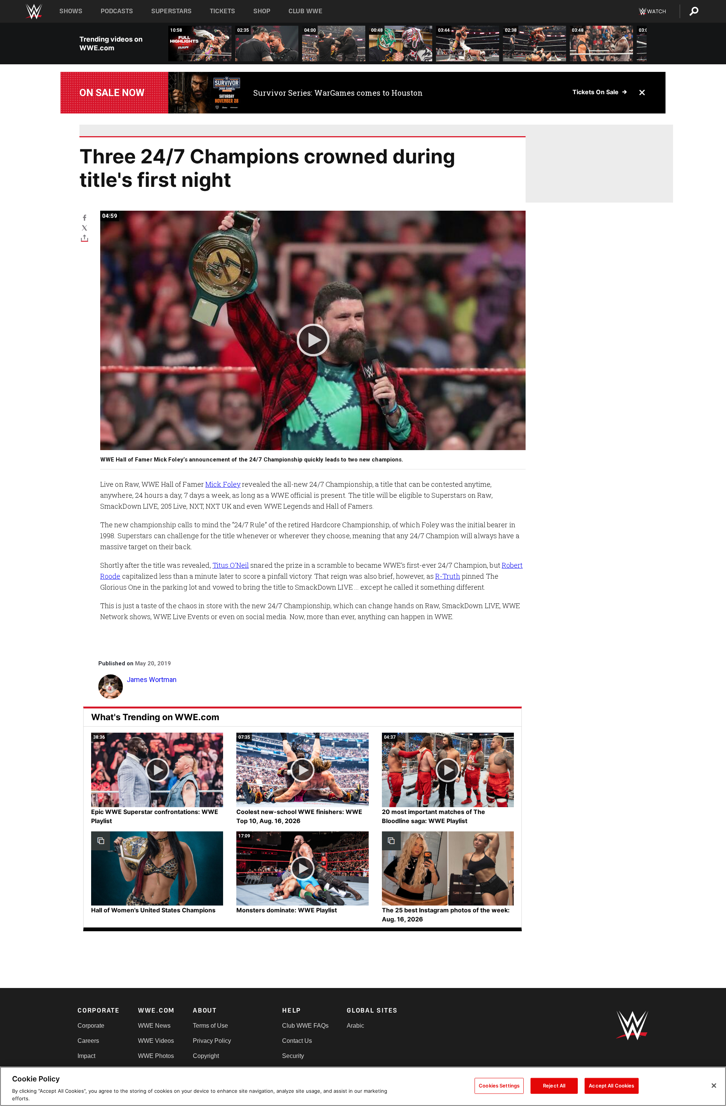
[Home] (33, 11)
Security (293, 1056)
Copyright (206, 1056)
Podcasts (117, 11)
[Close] (714, 1085)
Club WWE (306, 11)
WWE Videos (156, 1041)
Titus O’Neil (231, 565)
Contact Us (297, 1041)
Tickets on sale (595, 92)
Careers (88, 1041)
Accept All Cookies (611, 1086)
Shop (261, 11)
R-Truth (447, 576)
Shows (70, 11)
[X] (84, 227)
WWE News (154, 1025)
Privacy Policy (212, 1041)
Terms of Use (210, 1025)
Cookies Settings (499, 1086)
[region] (363, 1086)
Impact (86, 1056)
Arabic (355, 1025)
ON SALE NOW (111, 92)
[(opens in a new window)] (205, 92)
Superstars (171, 11)
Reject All (554, 1086)
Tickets (222, 11)
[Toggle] (84, 238)
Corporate (91, 1025)
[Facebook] (84, 217)
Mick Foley (222, 484)
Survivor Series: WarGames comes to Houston (338, 93)
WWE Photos (156, 1056)
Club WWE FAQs (305, 1025)
